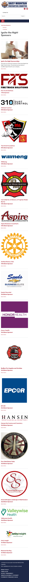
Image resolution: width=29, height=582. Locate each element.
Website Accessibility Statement (10, 575)
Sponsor (4, 27)
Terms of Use (4, 571)
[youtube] (27, 9)
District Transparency (7, 573)
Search (22, 16)
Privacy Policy (5, 569)
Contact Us (5, 12)
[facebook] (24, 9)
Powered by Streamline (7, 577)
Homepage (5, 29)
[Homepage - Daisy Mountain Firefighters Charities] (14, 4)
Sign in (16, 577)
